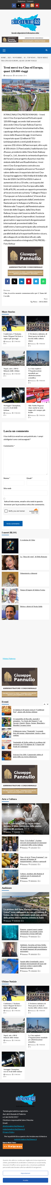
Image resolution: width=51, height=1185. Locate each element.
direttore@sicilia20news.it (13, 1126)
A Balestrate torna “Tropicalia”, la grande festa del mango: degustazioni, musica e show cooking (29, 733)
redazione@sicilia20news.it (14, 1129)
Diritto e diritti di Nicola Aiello (31, 606)
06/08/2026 (33, 936)
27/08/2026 (17, 341)
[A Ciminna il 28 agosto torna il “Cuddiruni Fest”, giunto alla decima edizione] (6, 710)
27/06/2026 (33, 971)
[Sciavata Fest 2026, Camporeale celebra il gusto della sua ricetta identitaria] (6, 755)
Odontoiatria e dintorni (28, 573)
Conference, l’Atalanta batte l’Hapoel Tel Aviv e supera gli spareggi (13, 336)
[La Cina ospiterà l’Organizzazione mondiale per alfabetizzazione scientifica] (37, 358)
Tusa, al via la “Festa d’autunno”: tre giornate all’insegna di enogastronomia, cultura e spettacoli (33, 859)
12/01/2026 (33, 847)
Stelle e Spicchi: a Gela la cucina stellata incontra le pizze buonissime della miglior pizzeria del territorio (23, 826)
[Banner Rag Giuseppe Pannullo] (25, 261)
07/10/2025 (33, 864)
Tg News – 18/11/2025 (38, 300)
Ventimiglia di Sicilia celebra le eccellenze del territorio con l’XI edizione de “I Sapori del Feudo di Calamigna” (29, 745)
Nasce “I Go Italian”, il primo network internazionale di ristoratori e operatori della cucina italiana (33, 843)
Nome (7, 478)
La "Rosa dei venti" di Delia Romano (33, 557)
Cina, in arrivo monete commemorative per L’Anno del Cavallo (25, 293)
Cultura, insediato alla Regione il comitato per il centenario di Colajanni (32, 876)
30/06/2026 (33, 954)
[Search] (46, 50)
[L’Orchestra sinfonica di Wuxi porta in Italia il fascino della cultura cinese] (37, 323)
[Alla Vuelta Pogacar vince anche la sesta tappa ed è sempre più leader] (37, 395)
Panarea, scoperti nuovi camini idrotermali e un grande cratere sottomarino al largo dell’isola (31, 932)
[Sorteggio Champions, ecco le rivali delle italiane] (13, 395)
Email (30, 478)
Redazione (21, 1)
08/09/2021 (33, 881)
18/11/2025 (19, 75)
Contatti (30, 1)
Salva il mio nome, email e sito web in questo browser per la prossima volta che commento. (24, 503)
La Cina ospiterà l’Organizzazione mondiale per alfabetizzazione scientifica (35, 373)
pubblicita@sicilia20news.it (25, 1139)
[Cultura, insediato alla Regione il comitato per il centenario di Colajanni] (10, 877)
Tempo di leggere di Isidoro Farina (32, 590)
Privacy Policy (8, 1132)
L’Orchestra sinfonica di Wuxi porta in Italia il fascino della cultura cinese (37, 1006)
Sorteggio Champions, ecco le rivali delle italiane (12, 408)
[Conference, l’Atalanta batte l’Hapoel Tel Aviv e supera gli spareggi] (13, 323)
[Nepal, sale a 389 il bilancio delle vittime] (13, 358)
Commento (9, 446)
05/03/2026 (17, 832)
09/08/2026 (17, 920)
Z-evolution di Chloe (27, 540)
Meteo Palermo (9, 658)
